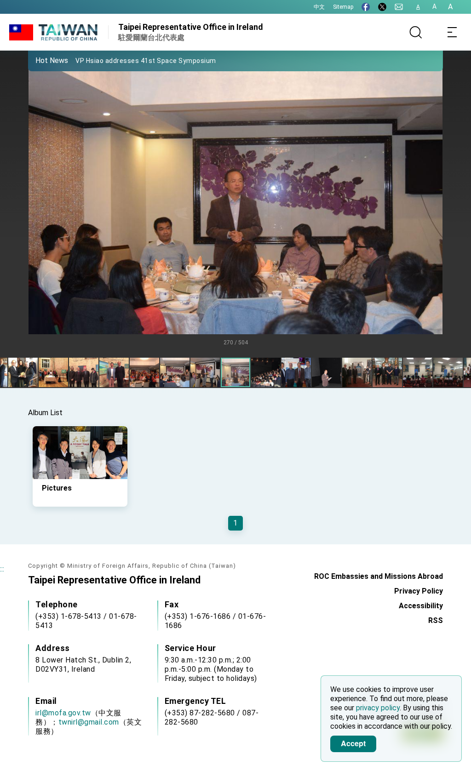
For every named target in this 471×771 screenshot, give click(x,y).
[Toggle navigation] (452, 32)
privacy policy (378, 707)
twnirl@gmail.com (88, 722)
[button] (42, 60)
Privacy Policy (418, 591)
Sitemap (343, 7)
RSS (435, 620)
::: (2, 569)
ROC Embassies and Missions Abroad (378, 576)
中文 (319, 7)
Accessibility (421, 605)
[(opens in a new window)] (366, 7)
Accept (353, 743)
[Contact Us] (399, 7)
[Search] (415, 32)
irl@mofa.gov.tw (63, 712)
